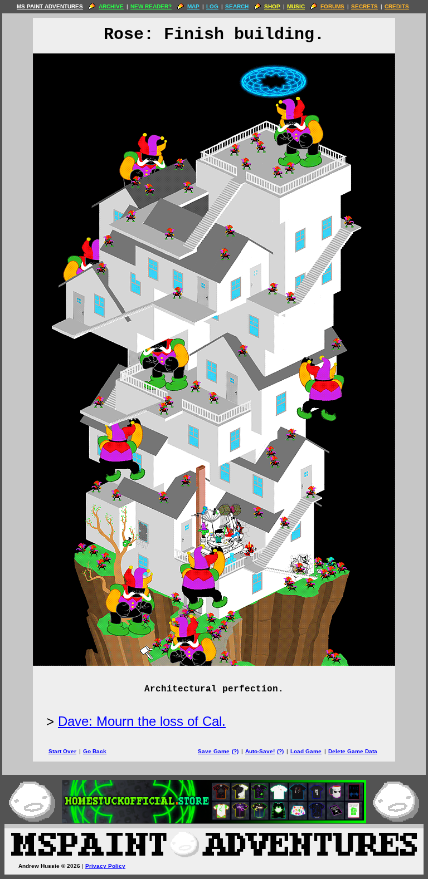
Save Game (214, 751)
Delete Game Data (352, 751)
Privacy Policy (105, 866)
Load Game (306, 751)
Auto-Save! (260, 751)
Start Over (62, 751)
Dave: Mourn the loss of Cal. (142, 721)
